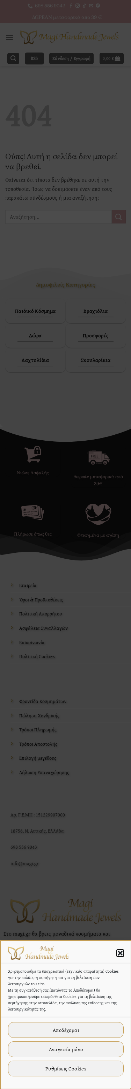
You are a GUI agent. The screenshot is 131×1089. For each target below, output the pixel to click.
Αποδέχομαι (66, 1030)
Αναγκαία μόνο (66, 1049)
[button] (120, 953)
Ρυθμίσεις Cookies (66, 1068)
